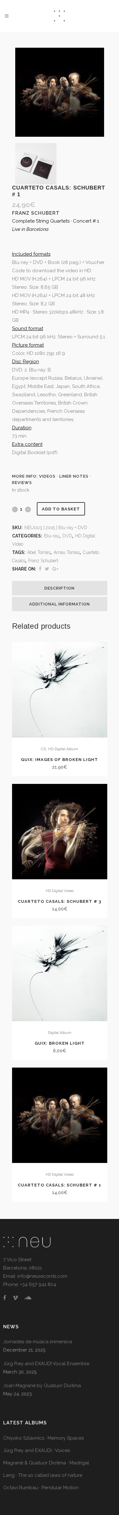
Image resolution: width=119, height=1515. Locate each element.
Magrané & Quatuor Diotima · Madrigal (46, 1463)
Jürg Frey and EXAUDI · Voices (36, 1450)
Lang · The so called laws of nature (42, 1475)
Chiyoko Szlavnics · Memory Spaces (43, 1438)
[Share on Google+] (55, 569)
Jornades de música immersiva (37, 1342)
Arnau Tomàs (67, 552)
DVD (67, 535)
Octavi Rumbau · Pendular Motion (41, 1488)
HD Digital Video (60, 891)
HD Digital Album (63, 749)
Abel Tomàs (38, 552)
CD (43, 749)
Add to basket (61, 509)
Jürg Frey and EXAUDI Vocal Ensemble (46, 1363)
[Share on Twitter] (47, 569)
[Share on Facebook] (40, 569)
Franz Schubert (43, 560)
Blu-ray (51, 535)
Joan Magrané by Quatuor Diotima (42, 1385)
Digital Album (59, 1032)
